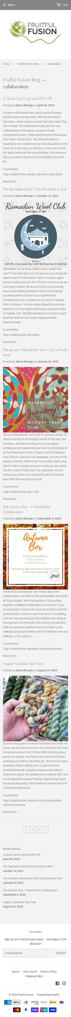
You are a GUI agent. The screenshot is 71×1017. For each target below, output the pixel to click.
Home (6, 63)
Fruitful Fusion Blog (28, 63)
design (31, 174)
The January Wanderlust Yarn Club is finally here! (35, 352)
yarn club (33, 491)
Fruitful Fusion (26, 994)
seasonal (32, 648)
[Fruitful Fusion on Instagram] (64, 984)
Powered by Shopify (48, 994)
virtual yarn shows (51, 648)
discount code (45, 174)
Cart (65, 5)
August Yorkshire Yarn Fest (23, 663)
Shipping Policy (34, 976)
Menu (11, 5)
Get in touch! (30, 971)
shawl (58, 174)
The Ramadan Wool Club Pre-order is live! (35, 189)
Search (16, 971)
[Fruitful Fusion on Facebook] (57, 984)
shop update (53, 800)
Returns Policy (49, 971)
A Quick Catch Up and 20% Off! (27, 98)
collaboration (18, 174)
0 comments (10, 169)
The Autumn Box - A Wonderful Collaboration (26, 509)
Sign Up (60, 953)
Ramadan (33, 334)
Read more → (11, 181)
